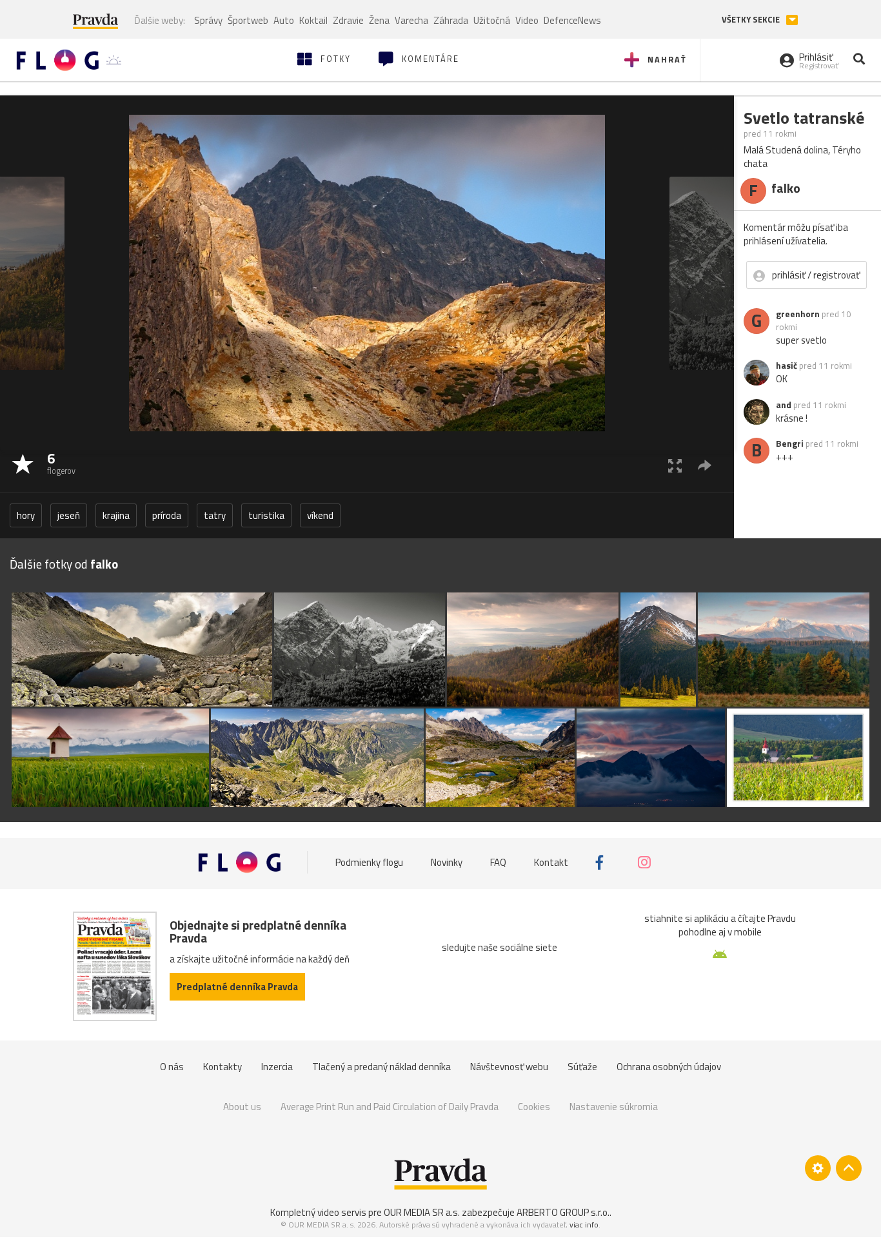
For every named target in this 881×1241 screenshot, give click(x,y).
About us (242, 1106)
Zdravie (348, 20)
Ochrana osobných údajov (669, 1066)
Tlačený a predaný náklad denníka (381, 1066)
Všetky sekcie (752, 20)
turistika (266, 515)
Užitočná (491, 20)
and (783, 404)
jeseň (68, 515)
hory (26, 515)
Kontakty (222, 1066)
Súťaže (582, 1066)
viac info (584, 1224)
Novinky (446, 862)
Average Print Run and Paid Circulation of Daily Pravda (390, 1106)
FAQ (498, 862)
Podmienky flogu (369, 862)
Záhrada (450, 20)
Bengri (790, 443)
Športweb (248, 20)
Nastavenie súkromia (613, 1106)
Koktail (313, 20)
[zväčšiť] (675, 465)
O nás (172, 1066)
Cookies (534, 1106)
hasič (786, 365)
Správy (208, 20)
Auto (283, 20)
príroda (166, 515)
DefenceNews (572, 20)
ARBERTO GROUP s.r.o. (563, 1212)
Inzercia (277, 1066)
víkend (320, 515)
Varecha (411, 20)
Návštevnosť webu (509, 1066)
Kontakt (551, 862)
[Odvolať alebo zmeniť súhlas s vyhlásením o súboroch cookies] (818, 1168)
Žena (379, 20)
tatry (215, 515)
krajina (116, 515)
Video (527, 20)
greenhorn (798, 314)
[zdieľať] (704, 465)
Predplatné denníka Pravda (237, 986)
